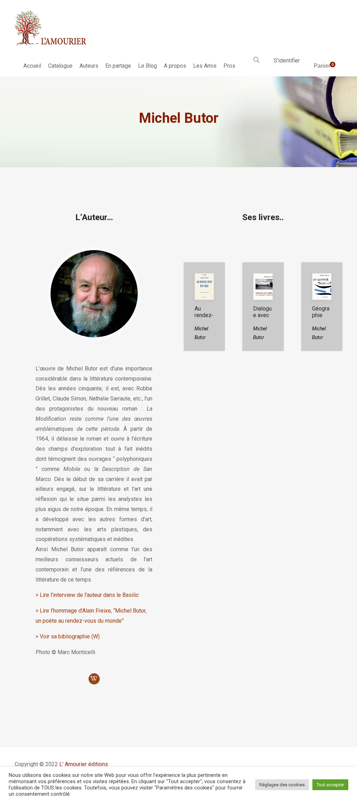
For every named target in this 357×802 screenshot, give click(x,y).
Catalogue (60, 65)
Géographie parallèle (321, 318)
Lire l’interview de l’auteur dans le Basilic (89, 595)
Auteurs (88, 65)
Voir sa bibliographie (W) (70, 636)
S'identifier (287, 60)
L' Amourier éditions (83, 764)
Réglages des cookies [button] (282, 784)
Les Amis (205, 65)
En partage (118, 65)
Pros (229, 65)
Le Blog (147, 65)
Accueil (32, 65)
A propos (175, 65)
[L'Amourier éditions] (51, 27)
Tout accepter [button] (330, 784)
